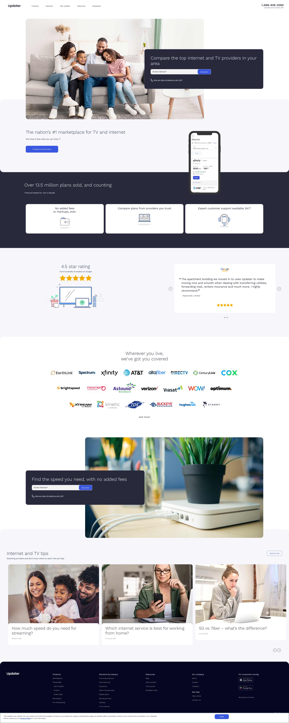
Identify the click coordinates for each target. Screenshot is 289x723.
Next (279, 289)
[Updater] (14, 6)
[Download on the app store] (260, 680)
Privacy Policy (25, 718)
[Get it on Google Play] (260, 688)
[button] (37, 6)
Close (222, 716)
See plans (204, 72)
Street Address (159, 72)
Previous (170, 289)
